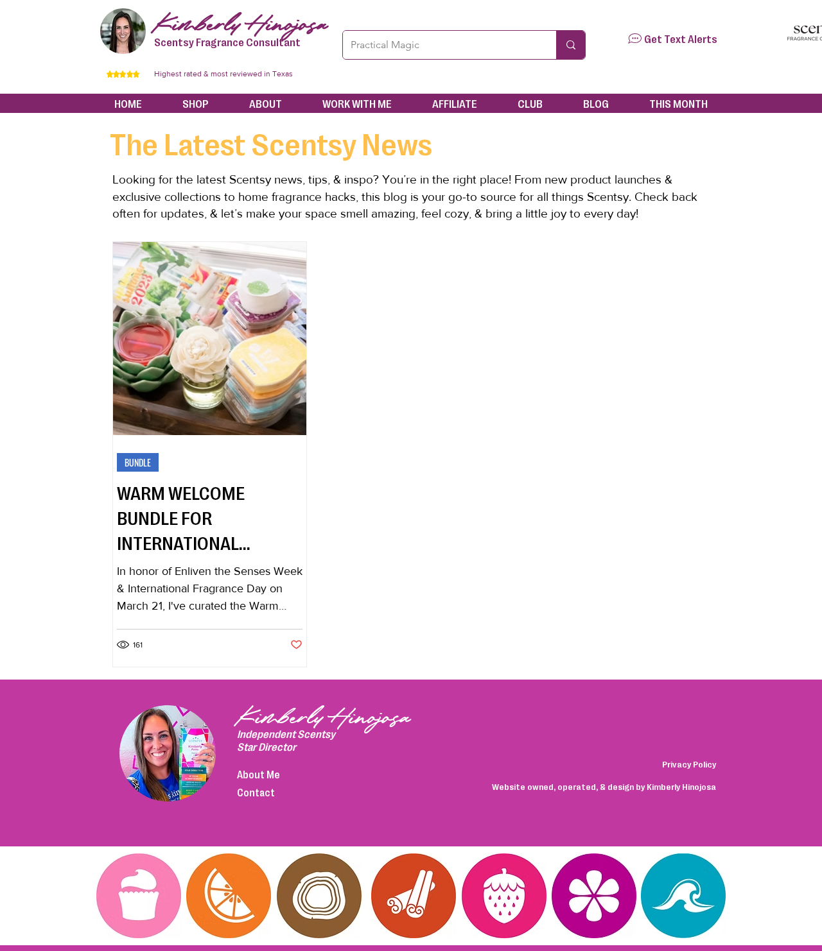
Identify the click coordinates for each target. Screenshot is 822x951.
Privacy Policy (689, 763)
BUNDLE (138, 462)
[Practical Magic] (570, 45)
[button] (635, 38)
